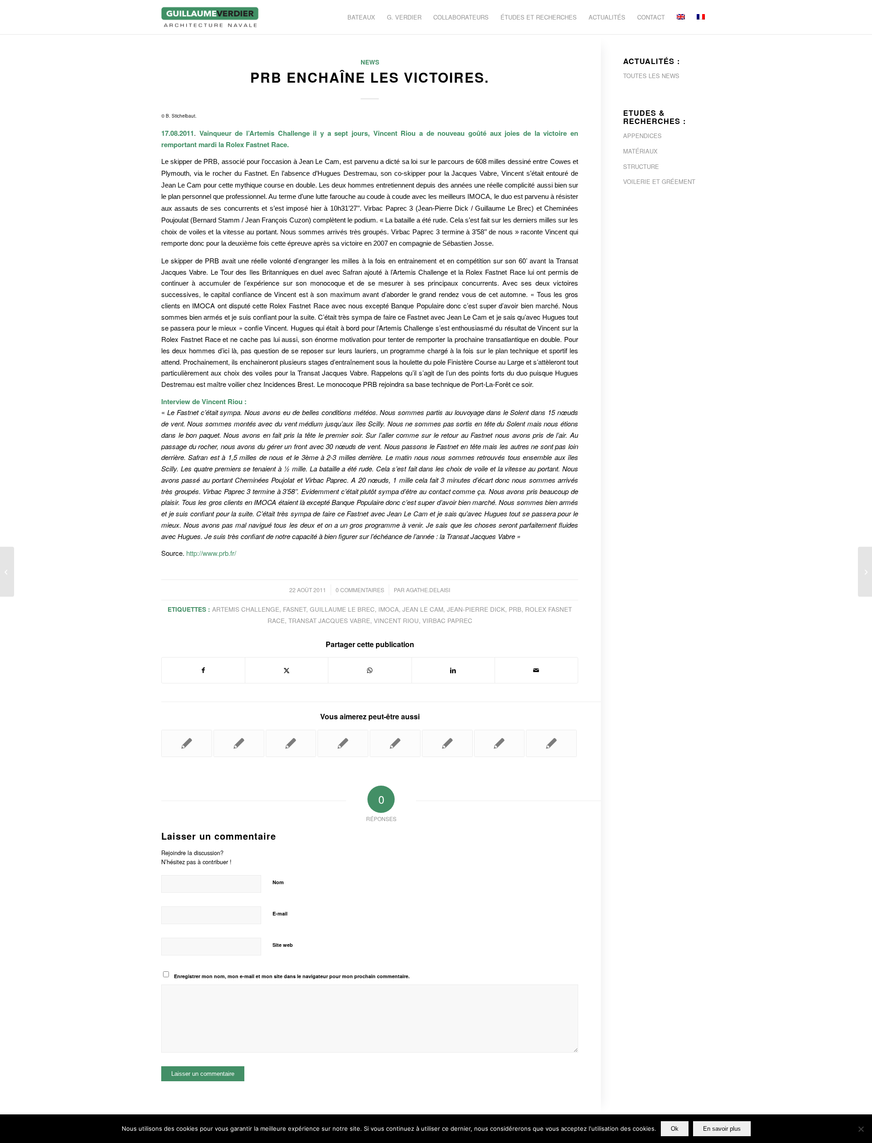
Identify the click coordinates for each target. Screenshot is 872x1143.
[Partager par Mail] (536, 670)
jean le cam (422, 609)
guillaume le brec (342, 609)
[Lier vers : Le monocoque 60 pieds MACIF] (186, 743)
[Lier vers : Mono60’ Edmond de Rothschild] (238, 743)
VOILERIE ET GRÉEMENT (659, 181)
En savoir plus (722, 1128)
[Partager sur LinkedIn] (453, 670)
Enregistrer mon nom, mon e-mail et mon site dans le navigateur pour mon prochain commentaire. (292, 976)
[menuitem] (361, 17)
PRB (515, 609)
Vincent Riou (396, 620)
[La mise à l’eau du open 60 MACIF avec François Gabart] (7, 572)
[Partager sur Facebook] (203, 670)
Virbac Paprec (447, 620)
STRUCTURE (641, 166)
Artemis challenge (245, 609)
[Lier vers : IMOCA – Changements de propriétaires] (551, 743)
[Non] (860, 1128)
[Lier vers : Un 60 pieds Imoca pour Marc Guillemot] (342, 743)
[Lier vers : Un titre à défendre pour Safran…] (395, 743)
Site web (282, 944)
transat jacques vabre (329, 620)
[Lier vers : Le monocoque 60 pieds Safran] (291, 743)
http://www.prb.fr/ (211, 553)
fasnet (294, 609)
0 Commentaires (360, 590)
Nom (278, 882)
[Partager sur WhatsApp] (369, 670)
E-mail (279, 913)
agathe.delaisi (428, 590)
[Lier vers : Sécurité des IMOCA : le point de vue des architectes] (499, 743)
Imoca (388, 609)
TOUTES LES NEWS (651, 75)
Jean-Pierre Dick (476, 609)
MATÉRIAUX (640, 151)
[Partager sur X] (286, 670)
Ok (675, 1128)
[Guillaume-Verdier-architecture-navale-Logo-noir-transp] (210, 17)
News (370, 62)
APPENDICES (642, 135)
